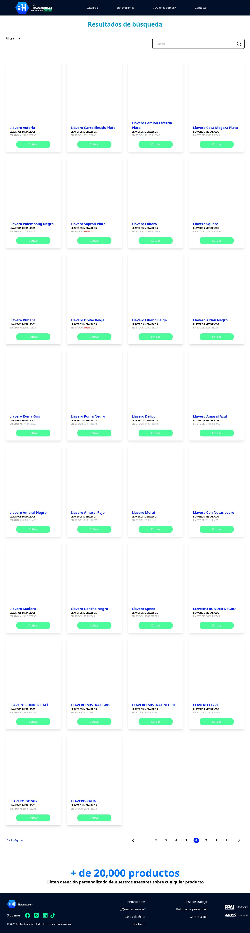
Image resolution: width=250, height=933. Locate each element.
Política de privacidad (191, 909)
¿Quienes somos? (164, 8)
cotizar (33, 144)
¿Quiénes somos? (133, 909)
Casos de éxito (135, 917)
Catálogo (92, 8)
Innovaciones (125, 8)
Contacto (201, 8)
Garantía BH (198, 917)
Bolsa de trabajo (195, 902)
